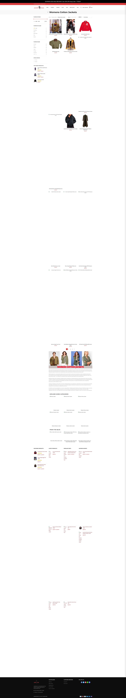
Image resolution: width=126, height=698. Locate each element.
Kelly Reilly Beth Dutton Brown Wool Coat (42, 465)
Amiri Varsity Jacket (41, 79)
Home (50, 17)
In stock (36, 61)
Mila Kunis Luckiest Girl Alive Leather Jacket (70, 34)
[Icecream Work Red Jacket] (85, 26)
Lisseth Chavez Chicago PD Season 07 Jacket (70, 128)
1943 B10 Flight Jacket (55, 51)
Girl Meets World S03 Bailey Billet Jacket (85, 344)
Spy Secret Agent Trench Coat (55, 344)
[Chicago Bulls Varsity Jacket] (35, 453)
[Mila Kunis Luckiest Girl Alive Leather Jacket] (70, 26)
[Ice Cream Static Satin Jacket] (50, 488)
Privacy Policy (51, 686)
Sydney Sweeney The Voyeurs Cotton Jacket (55, 34)
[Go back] (48, 12)
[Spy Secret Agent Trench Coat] (56, 306)
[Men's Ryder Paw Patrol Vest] (65, 563)
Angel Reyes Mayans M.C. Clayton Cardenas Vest (72, 452)
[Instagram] (89, 682)
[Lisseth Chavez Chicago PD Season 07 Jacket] (70, 121)
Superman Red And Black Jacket (57, 527)
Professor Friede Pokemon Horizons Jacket (70, 51)
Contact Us (65, 681)
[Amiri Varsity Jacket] (35, 81)
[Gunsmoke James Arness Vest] (65, 638)
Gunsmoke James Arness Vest (72, 603)
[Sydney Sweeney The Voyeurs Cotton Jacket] (56, 26)
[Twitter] (83, 682)
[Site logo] (39, 7)
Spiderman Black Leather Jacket (41, 74)
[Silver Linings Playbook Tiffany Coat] (70, 228)
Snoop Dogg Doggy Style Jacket (42, 458)
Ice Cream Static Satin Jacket (56, 452)
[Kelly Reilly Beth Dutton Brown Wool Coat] (35, 467)
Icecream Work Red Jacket (85, 34)
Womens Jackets (54, 17)
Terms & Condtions (52, 688)
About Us (50, 681)
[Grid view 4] (81, 17)
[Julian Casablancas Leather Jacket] (80, 528)
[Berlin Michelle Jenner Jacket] (56, 228)
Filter (46, 21)
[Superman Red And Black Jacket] (50, 563)
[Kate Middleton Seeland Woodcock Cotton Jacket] (70, 306)
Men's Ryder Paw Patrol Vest (72, 527)
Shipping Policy (51, 685)
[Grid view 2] (78, 17)
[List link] (40, 692)
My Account (65, 683)
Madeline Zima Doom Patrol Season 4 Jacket (85, 111)
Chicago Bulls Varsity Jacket (42, 451)
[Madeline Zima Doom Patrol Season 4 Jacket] (85, 73)
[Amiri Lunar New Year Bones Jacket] (50, 638)
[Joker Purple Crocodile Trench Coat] (35, 69)
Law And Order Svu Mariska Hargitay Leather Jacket (87, 533)
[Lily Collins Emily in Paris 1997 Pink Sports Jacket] (85, 228)
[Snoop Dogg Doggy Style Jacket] (35, 460)
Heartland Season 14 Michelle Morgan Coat (55, 188)
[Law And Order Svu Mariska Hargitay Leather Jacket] (80, 569)
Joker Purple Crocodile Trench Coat (42, 68)
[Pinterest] (85, 682)
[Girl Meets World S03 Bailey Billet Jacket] (85, 306)
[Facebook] (81, 682)
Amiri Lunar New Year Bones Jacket (56, 603)
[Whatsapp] (87, 682)
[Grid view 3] (79, 17)
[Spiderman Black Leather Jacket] (35, 75)
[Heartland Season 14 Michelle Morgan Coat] (56, 151)
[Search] (81, 7)
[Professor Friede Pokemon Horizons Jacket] (70, 44)
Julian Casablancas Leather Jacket (87, 527)
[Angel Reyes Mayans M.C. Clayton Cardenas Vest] (65, 488)
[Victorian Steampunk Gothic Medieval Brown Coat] (85, 121)
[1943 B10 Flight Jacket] (56, 44)
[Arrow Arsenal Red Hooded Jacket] (80, 488)
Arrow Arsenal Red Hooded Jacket (87, 452)
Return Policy (51, 683)
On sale (36, 59)
